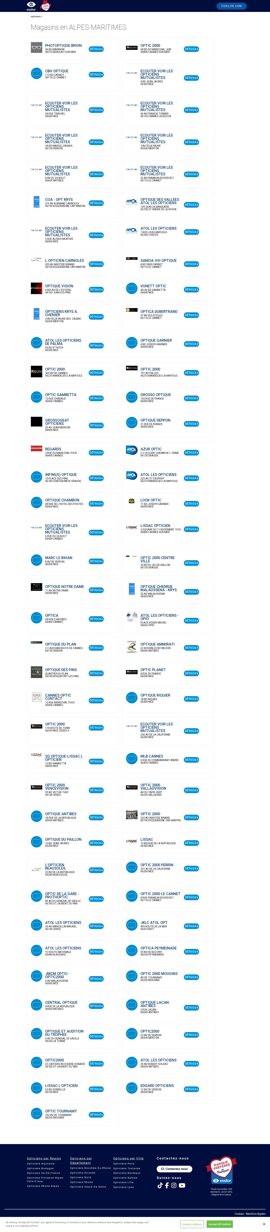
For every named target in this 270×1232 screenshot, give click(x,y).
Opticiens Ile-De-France (43, 1173)
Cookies (239, 1213)
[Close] (264, 1224)
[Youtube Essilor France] (182, 1185)
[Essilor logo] (35, 7)
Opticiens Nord (80, 1177)
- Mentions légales (255, 1213)
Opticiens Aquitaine (41, 1163)
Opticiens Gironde (83, 1172)
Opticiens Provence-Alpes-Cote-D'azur (45, 1179)
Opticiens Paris (124, 1163)
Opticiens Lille (123, 1182)
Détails (95, 49)
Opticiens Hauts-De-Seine (88, 1186)
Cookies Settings (192, 1224)
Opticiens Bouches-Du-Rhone (90, 1168)
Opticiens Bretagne (40, 1168)
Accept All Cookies (220, 1224)
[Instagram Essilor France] (173, 1185)
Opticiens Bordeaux (127, 1173)
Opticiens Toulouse (126, 1168)
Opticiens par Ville (128, 1158)
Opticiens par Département (81, 1161)
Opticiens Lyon (123, 1187)
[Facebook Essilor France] (167, 1185)
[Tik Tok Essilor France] (160, 1185)
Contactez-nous (176, 1169)
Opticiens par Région (44, 1158)
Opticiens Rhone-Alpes (43, 1186)
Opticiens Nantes (125, 1177)
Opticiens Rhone (81, 1182)
